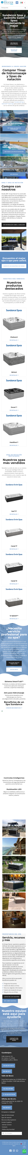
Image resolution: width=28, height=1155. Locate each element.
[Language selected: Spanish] (23, 2)
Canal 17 (14, 546)
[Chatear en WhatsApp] (24, 1151)
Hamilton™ (14, 442)
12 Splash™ (14, 616)
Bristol (14, 372)
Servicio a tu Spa (10, 170)
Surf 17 (14, 511)
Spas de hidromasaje (12, 123)
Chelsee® (14, 337)
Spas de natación (10, 147)
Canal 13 (14, 581)
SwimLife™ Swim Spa (8, 104)
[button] (17, 2)
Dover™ (14, 407)
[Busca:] (14, 8)
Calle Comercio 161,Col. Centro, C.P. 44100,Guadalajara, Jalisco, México (10, 1058)
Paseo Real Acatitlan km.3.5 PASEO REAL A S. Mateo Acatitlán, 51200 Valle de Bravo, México (14, 1081)
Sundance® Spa (19, 102)
